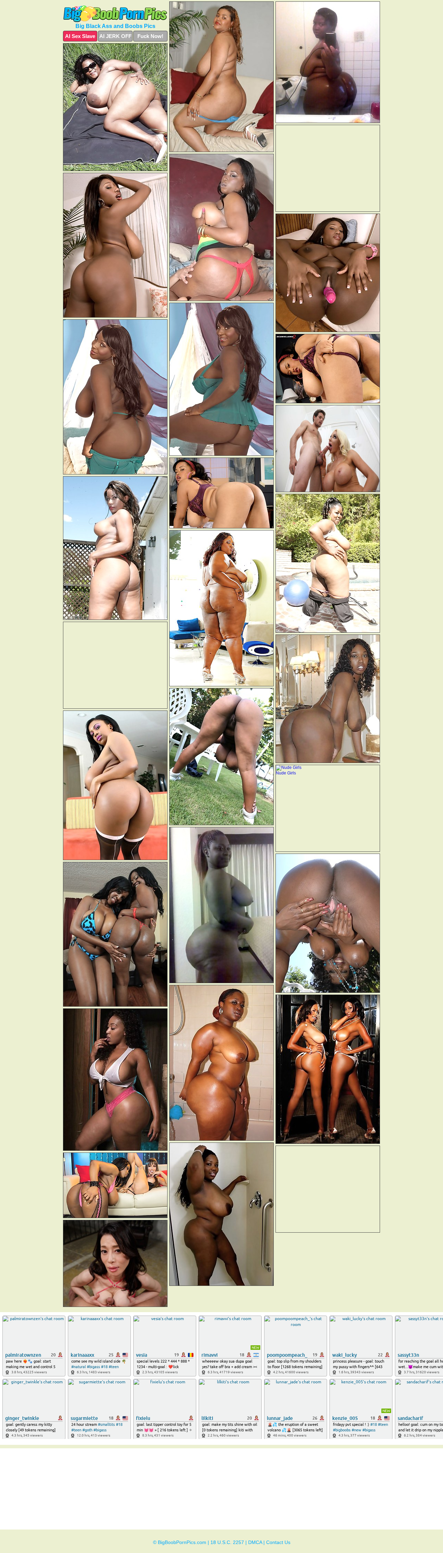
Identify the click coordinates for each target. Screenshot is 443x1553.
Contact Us (278, 1542)
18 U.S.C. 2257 (227, 1542)
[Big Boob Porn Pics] (115, 14)
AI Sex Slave (80, 36)
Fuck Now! (150, 36)
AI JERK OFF (115, 36)
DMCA (255, 1542)
